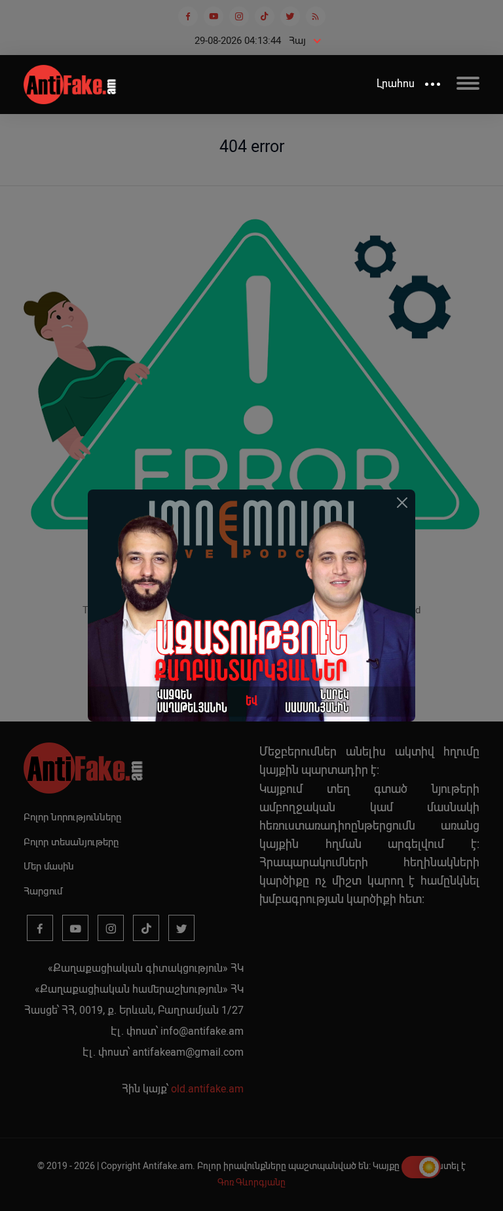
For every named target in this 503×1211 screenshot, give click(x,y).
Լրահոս (396, 83)
